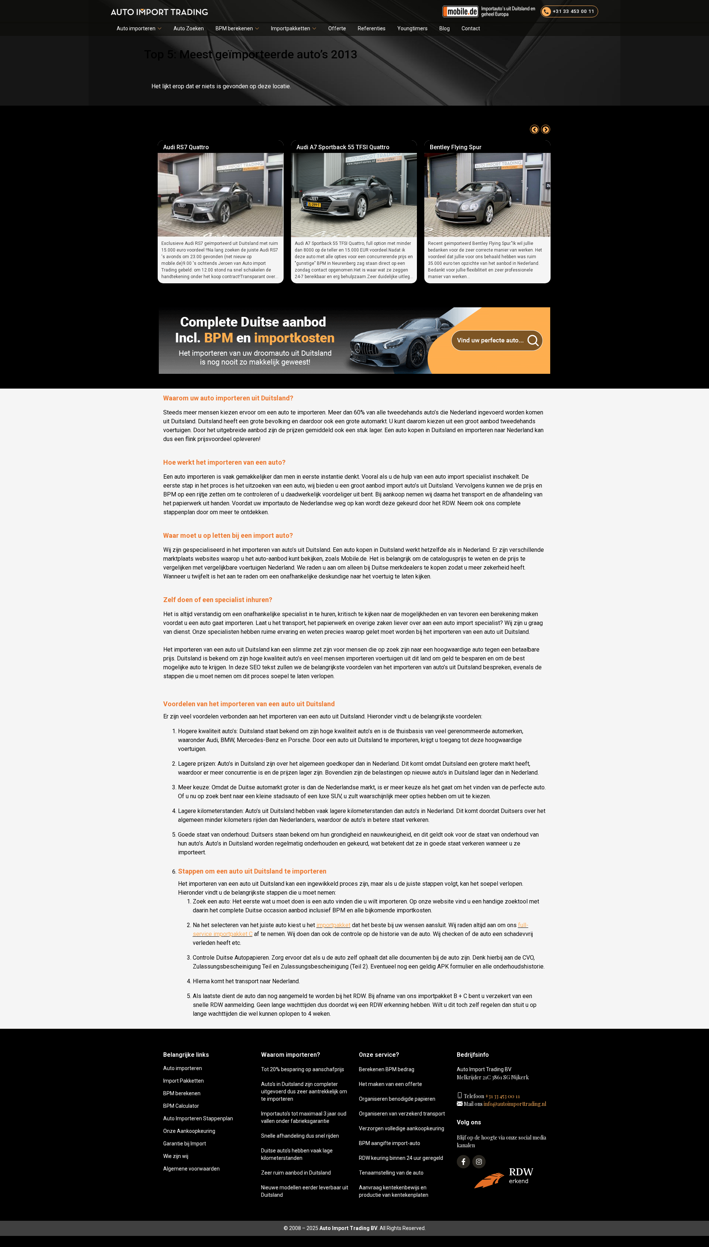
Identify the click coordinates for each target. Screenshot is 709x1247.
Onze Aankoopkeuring (189, 1131)
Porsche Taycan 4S (457, 147)
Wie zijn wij (175, 1156)
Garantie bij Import (184, 1144)
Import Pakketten (183, 1081)
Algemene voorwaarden (191, 1169)
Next (545, 129)
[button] (139, 28)
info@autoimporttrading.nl (514, 1103)
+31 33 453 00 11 (502, 1096)
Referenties (372, 28)
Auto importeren (136, 28)
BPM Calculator (181, 1106)
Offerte (337, 28)
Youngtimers (412, 28)
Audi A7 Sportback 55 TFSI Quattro (210, 147)
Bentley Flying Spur (323, 147)
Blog (444, 28)
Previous (534, 129)
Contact (471, 28)
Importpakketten (290, 28)
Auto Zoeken (189, 28)
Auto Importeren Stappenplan (198, 1118)
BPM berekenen (234, 28)
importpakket (333, 925)
